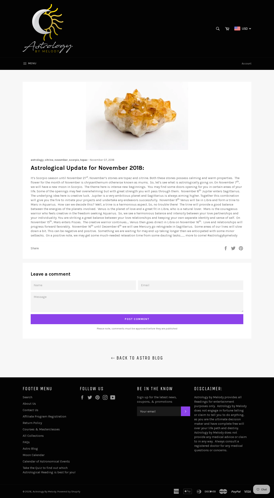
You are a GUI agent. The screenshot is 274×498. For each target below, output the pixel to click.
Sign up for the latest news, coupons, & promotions (157, 399)
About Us (29, 403)
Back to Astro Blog (139, 358)
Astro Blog (30, 448)
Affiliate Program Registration (44, 416)
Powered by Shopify (68, 491)
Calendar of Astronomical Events (46, 461)
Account (246, 63)
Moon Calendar (34, 455)
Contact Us (30, 410)
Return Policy (32, 423)
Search (27, 397)
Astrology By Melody (44, 491)
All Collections (33, 436)
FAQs (26, 442)
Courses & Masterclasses (41, 429)
